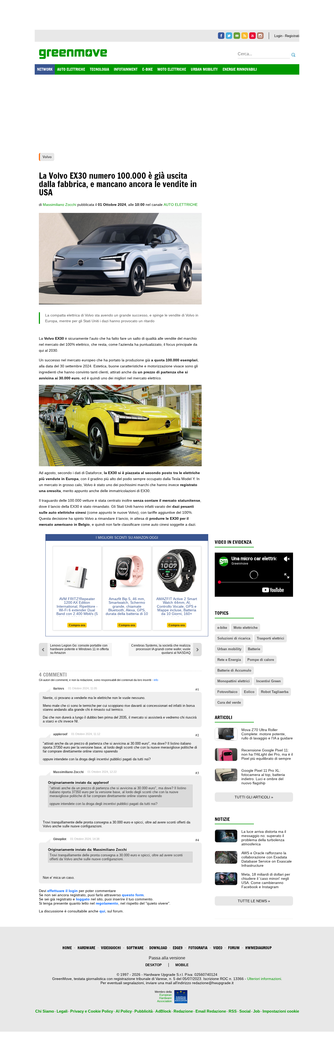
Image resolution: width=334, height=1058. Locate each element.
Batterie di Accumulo (234, 670)
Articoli (223, 717)
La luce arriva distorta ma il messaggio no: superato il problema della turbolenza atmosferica (263, 837)
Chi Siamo (44, 1011)
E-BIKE (147, 69)
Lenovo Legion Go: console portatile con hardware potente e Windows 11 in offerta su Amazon (79, 649)
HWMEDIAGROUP (258, 948)
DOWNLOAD (158, 948)
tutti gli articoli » (254, 797)
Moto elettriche (246, 628)
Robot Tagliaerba (274, 692)
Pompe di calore (260, 660)
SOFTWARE (135, 948)
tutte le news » (254, 901)
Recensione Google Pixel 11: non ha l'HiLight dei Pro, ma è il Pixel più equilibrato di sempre (267, 754)
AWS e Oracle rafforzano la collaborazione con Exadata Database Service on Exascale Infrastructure (266, 859)
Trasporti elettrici (270, 638)
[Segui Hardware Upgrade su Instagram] (260, 35)
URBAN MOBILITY (204, 69)
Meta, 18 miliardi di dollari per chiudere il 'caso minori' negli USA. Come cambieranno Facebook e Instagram (265, 880)
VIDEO (217, 948)
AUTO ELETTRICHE (71, 69)
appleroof (60, 734)
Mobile (182, 965)
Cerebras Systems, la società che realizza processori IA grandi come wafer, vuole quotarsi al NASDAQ (160, 649)
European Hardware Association (164, 998)
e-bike (222, 628)
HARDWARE (86, 948)
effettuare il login (62, 891)
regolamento (107, 903)
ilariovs (58, 688)
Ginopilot (59, 839)
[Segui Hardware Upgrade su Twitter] (229, 35)
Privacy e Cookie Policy (91, 1011)
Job (256, 1011)
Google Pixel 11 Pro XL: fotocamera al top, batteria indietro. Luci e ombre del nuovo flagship (263, 776)
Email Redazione (210, 1011)
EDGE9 (178, 948)
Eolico (249, 692)
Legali (62, 1011)
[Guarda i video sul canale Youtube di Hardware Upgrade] (252, 35)
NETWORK (44, 69)
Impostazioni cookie (281, 1011)
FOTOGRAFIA (197, 948)
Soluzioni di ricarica (233, 638)
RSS (233, 1011)
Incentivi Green (268, 681)
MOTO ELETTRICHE (171, 69)
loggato (83, 899)
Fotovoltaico (227, 692)
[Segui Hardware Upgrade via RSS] (244, 35)
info (156, 680)
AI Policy (124, 1011)
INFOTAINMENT (126, 69)
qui (102, 911)
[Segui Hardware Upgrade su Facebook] (221, 35)
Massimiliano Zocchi (68, 772)
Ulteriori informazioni (264, 979)
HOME (67, 948)
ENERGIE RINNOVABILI (240, 69)
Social (244, 1011)
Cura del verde (229, 702)
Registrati (292, 36)
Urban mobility (229, 649)
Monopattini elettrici (233, 681)
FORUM (234, 948)
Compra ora (77, 625)
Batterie (254, 649)
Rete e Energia (229, 660)
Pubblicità (143, 1011)
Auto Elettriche (181, 204)
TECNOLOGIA (99, 69)
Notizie (222, 819)
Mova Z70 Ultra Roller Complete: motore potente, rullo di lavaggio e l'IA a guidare (267, 734)
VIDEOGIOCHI (111, 948)
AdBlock (163, 1011)
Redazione (183, 1011)
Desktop (153, 965)
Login (278, 36)
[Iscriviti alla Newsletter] (237, 35)
